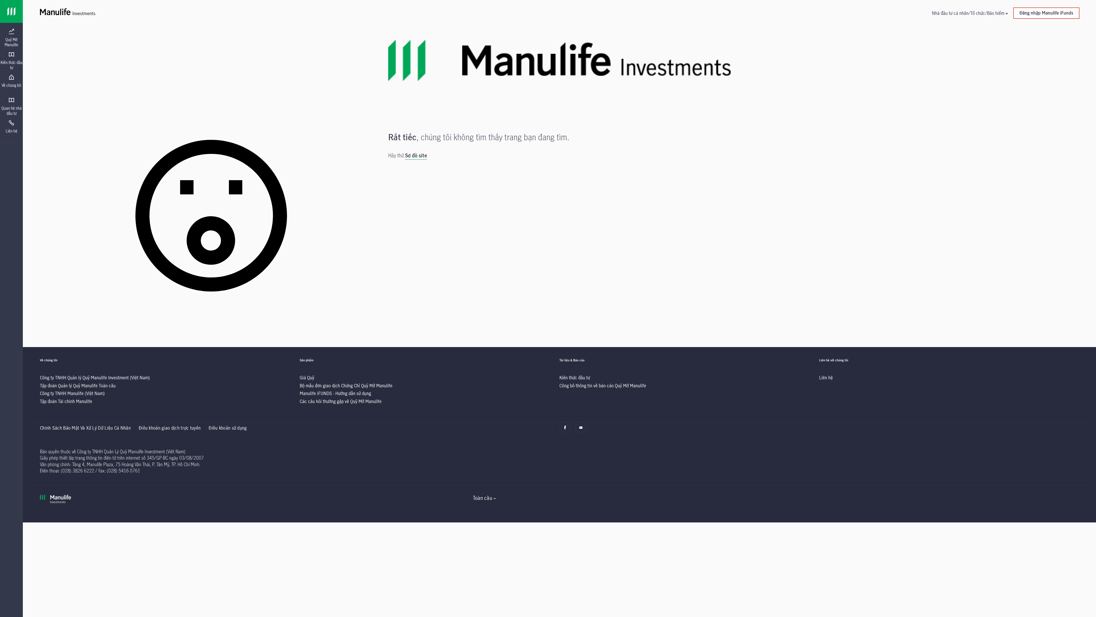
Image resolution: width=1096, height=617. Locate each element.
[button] (970, 13)
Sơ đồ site (416, 155)
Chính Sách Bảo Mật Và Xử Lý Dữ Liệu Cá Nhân (85, 428)
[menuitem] (11, 38)
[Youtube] (582, 430)
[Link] (11, 11)
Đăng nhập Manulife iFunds (1046, 13)
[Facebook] (566, 430)
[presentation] (11, 34)
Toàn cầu (482, 497)
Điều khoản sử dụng (228, 428)
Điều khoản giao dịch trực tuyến (170, 428)
